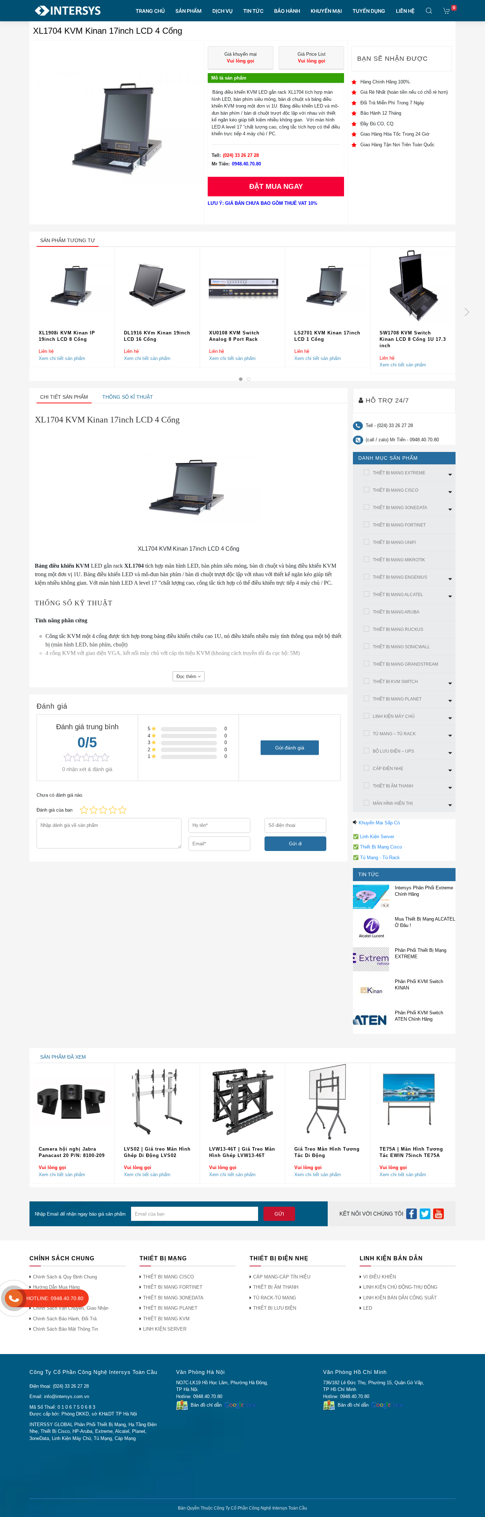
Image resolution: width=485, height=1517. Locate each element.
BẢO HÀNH (287, 11)
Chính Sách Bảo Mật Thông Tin (65, 1329)
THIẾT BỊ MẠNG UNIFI (394, 542)
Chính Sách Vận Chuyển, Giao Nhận (70, 1308)
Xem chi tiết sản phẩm (62, 358)
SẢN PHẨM (188, 11)
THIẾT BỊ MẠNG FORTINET (399, 525)
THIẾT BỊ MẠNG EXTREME (399, 472)
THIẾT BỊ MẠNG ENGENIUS (400, 577)
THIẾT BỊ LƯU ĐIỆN (274, 1308)
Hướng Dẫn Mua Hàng (56, 1287)
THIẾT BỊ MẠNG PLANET (397, 699)
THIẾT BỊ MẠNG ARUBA (396, 612)
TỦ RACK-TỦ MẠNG (274, 1297)
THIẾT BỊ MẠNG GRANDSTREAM (405, 664)
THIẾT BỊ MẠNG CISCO (395, 490)
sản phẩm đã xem (63, 1057)
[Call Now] (14, 1298)
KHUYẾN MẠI (326, 11)
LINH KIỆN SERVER (164, 1329)
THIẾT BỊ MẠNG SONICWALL (401, 646)
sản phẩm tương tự (67, 240)
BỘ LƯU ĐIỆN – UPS (393, 751)
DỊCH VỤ (222, 11)
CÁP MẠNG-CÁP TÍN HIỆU (281, 1276)
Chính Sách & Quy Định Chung (65, 1276)
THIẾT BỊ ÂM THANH (393, 786)
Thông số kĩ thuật (127, 397)
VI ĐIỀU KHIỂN (379, 1276)
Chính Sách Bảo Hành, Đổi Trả (65, 1318)
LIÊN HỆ (405, 11)
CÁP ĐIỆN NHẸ (388, 768)
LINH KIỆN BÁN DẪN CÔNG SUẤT (400, 1297)
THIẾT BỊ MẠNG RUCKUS (398, 629)
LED (367, 1308)
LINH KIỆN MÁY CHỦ (394, 716)
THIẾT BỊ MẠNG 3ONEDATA (400, 507)
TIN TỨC (253, 11)
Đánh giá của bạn (54, 810)
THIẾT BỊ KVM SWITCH (395, 681)
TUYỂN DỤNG (369, 11)
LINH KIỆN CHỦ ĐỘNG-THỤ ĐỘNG (400, 1287)
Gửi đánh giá (289, 747)
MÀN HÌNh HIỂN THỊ (393, 803)
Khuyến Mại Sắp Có (379, 822)
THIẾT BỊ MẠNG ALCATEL (398, 594)
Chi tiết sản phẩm (64, 397)
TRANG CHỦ (150, 11)
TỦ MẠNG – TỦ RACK (394, 733)
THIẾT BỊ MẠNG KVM (166, 1318)
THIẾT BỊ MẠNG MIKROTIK (399, 559)
